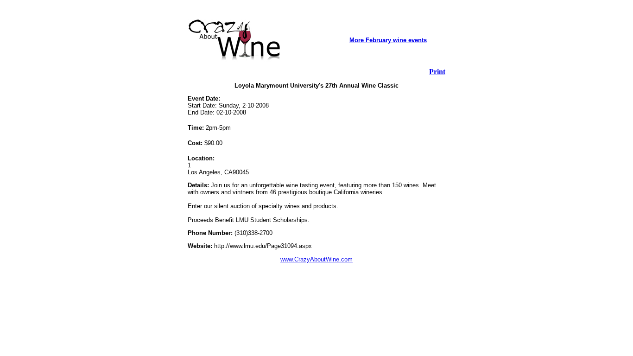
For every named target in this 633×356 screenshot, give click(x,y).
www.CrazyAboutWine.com (316, 259)
